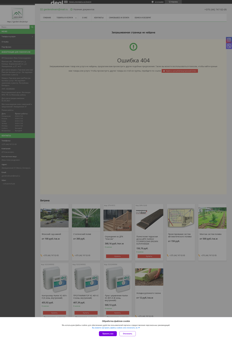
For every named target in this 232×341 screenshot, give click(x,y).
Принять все (107, 334)
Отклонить (127, 334)
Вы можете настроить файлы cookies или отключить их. (115, 328)
